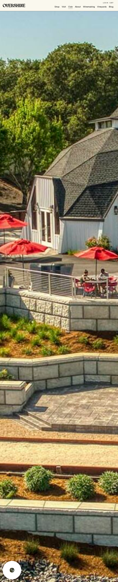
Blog (111, 6)
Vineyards (102, 6)
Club (70, 6)
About (78, 6)
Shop (56, 6)
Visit (64, 6)
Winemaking (89, 6)
